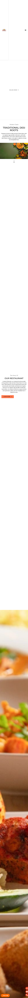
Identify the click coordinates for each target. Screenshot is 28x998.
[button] (25, 30)
